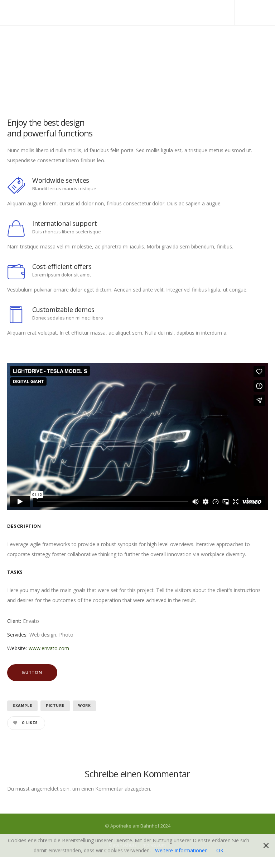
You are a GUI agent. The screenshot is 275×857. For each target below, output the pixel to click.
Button (32, 672)
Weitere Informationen (181, 850)
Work (84, 705)
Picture (55, 705)
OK (219, 850)
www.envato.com (49, 648)
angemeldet (45, 788)
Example (22, 705)
